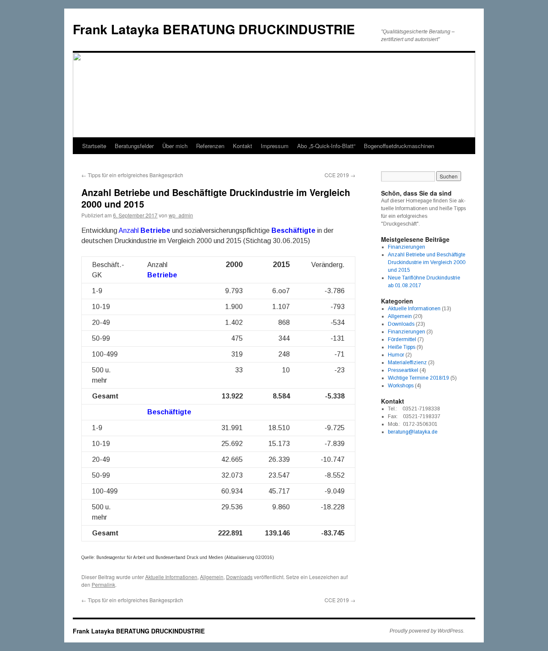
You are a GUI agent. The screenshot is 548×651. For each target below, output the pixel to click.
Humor (396, 355)
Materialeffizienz (407, 363)
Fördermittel (402, 339)
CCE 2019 (340, 174)
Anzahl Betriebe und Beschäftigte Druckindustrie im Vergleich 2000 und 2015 (426, 262)
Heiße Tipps (401, 347)
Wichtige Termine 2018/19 (418, 378)
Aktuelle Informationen (171, 576)
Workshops (401, 386)
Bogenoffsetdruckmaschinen (399, 146)
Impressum (275, 146)
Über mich (175, 146)
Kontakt (242, 146)
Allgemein (211, 576)
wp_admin (181, 215)
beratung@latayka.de (413, 432)
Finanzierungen (406, 247)
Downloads (239, 576)
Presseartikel (403, 370)
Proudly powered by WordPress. (427, 631)
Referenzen (210, 146)
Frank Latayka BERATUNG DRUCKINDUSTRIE (214, 29)
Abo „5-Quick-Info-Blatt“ (326, 146)
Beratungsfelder (134, 146)
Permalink (103, 584)
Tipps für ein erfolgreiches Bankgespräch (132, 174)
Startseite (94, 146)
